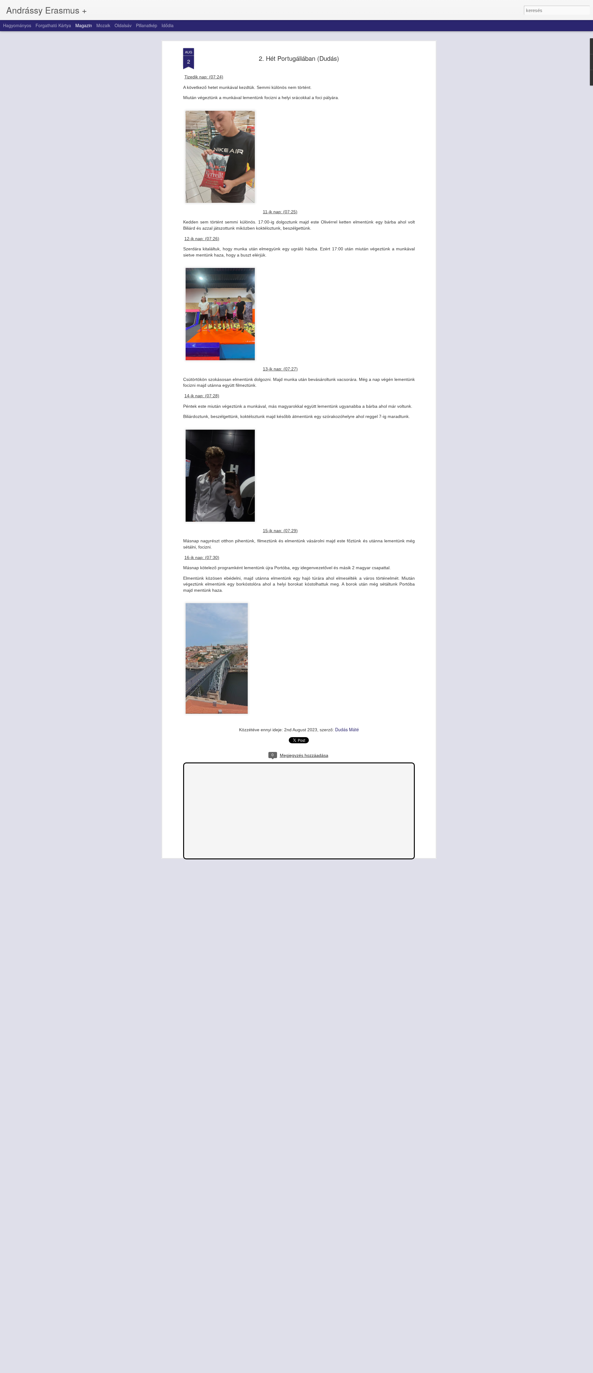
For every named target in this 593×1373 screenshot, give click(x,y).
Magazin (83, 25)
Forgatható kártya (53, 25)
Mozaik (103, 25)
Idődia (168, 25)
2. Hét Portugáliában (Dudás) (299, 58)
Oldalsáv (123, 25)
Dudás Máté (347, 729)
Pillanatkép (146, 25)
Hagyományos (17, 25)
